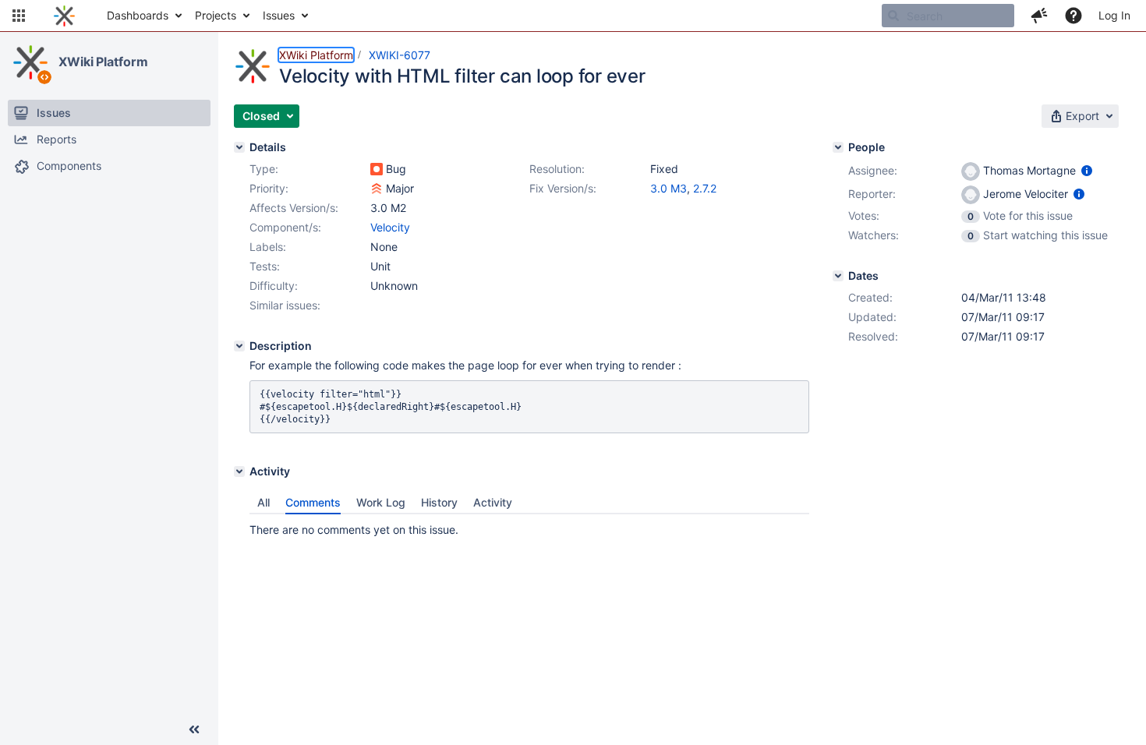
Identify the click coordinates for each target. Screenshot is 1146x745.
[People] (838, 147)
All (263, 502)
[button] (19, 15)
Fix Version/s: (562, 188)
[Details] (239, 147)
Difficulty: (273, 285)
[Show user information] (1087, 170)
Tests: (264, 266)
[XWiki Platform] (30, 62)
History (439, 502)
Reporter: (872, 193)
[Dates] (838, 275)
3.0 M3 (668, 188)
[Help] (1073, 15)
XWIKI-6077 (399, 55)
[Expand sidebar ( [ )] (194, 729)
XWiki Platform (103, 61)
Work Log (380, 502)
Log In (1114, 15)
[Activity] (239, 471)
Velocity (390, 227)
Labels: (267, 246)
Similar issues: (284, 305)
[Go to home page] (64, 15)
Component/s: (285, 227)
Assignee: (872, 170)
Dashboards (137, 15)
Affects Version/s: (293, 207)
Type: (263, 168)
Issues (279, 15)
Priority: (268, 188)
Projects (215, 15)
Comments (313, 502)
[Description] (239, 346)
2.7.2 (704, 188)
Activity (492, 502)
